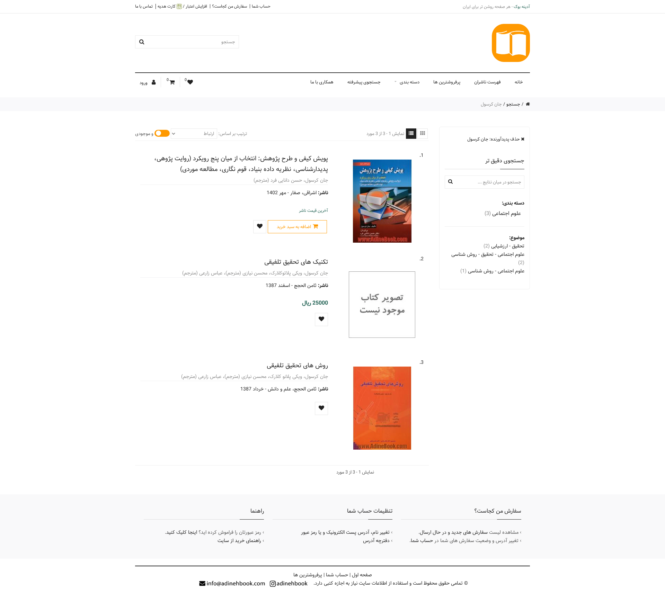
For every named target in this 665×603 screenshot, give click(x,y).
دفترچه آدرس (376, 541)
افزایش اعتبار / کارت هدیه (182, 6)
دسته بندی (409, 82)
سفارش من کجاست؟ (229, 6)
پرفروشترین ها (446, 82)
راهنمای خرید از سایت (239, 541)
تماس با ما (144, 6)
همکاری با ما (322, 82)
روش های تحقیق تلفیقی (297, 365)
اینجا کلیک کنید (181, 532)
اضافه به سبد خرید (294, 227)
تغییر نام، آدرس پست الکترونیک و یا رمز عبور (345, 532)
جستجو (513, 104)
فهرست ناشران (487, 82)
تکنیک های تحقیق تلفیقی (296, 261)
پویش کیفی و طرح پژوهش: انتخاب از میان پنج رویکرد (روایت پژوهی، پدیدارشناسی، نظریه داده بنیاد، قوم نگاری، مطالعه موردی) (241, 163)
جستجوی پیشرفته (364, 82)
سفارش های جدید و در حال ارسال (454, 532)
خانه (519, 82)
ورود (144, 83)
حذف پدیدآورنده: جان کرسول (494, 139)
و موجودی (144, 133)
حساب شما (261, 6)
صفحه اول (362, 575)
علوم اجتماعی (503, 213)
